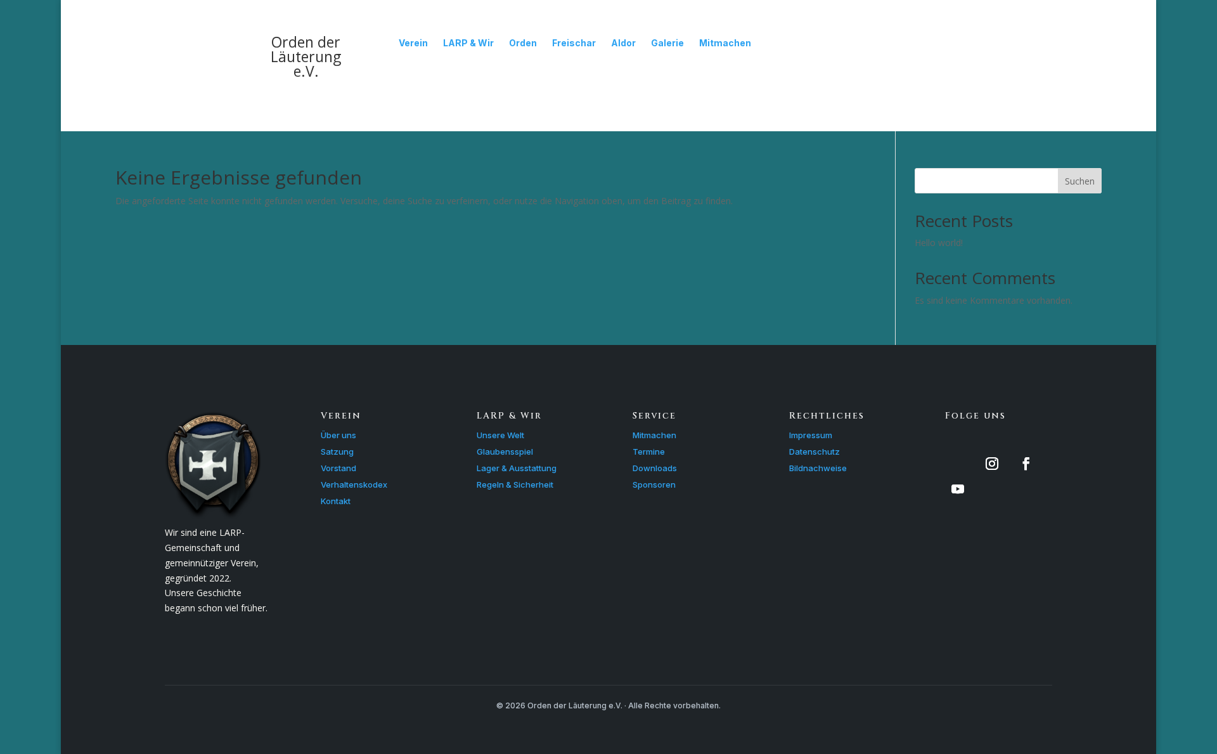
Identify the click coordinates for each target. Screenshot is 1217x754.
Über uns (338, 435)
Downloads (655, 468)
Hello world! (939, 243)
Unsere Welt (500, 435)
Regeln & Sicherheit (515, 484)
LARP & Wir (468, 42)
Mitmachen (725, 42)
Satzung (337, 451)
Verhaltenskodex (354, 484)
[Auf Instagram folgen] (992, 463)
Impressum (810, 435)
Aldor (623, 42)
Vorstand (338, 468)
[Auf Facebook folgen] (1026, 463)
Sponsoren (654, 484)
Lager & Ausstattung (517, 468)
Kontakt (336, 501)
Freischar (574, 42)
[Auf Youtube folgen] (957, 489)
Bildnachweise (818, 468)
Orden (523, 42)
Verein (413, 42)
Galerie (667, 42)
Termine (649, 451)
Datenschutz (814, 451)
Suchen (1080, 181)
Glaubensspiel (505, 451)
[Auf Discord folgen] (957, 463)
